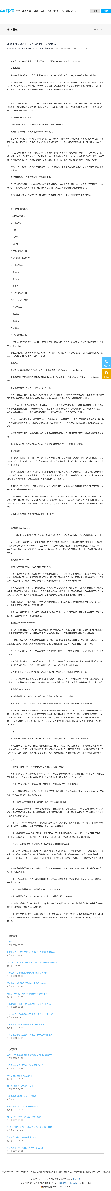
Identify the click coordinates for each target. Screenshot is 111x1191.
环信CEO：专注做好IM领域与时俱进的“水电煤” (27, 972)
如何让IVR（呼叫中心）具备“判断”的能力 (24, 1116)
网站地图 (76, 1179)
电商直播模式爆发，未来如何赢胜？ (22, 1096)
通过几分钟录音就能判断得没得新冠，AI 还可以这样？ (30, 1054)
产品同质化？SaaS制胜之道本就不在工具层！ (26, 1147)
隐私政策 (63, 1183)
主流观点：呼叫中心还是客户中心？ (22, 1137)
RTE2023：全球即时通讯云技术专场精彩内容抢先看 (29, 1003)
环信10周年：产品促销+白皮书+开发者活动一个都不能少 (31, 1014)
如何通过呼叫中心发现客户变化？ (21, 1085)
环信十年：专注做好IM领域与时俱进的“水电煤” (26, 983)
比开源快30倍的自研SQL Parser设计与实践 (25, 1065)
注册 (106, 11)
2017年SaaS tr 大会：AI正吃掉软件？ (23, 1106)
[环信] (7, 11)
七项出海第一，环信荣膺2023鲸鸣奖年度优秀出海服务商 (31, 952)
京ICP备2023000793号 (40, 1179)
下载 (62, 11)
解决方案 (26, 11)
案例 (43, 11)
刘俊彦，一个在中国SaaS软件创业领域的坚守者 (27, 993)
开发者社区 (71, 11)
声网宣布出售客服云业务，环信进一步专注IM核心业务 (30, 1034)
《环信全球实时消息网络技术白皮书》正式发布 (27, 1024)
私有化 (36, 11)
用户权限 (73, 1183)
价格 (49, 11)
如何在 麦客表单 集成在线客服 (19, 1075)
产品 (18, 11)
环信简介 (10, 942)
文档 (55, 11)
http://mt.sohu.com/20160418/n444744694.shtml (69, 48)
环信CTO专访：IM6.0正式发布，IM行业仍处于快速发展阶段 (32, 962)
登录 (95, 11)
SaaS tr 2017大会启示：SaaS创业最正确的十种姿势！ (30, 1127)
